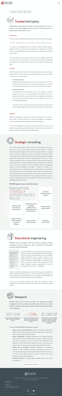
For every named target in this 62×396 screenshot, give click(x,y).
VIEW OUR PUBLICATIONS (31, 364)
